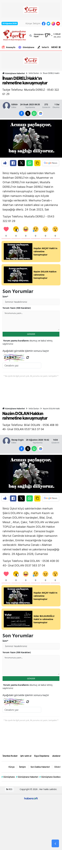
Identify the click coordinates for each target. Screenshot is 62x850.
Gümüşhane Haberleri (15, 73)
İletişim (36, 23)
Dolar (58, 34)
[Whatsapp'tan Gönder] (29, 163)
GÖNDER (31, 334)
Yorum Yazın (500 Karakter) (17, 307)
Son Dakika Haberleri (40, 767)
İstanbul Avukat (10, 755)
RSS (10, 789)
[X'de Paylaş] (21, 163)
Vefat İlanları (48, 47)
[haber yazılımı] (31, 798)
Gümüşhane (28, 47)
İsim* (5, 296)
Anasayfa (10, 47)
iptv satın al (25, 755)
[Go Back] (55, 843)
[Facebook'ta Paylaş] (13, 163)
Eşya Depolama (41, 755)
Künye (29, 23)
